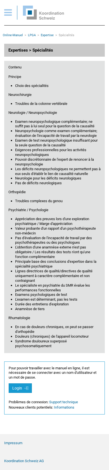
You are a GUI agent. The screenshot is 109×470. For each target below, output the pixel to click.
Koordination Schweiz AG (24, 461)
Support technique (63, 402)
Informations (64, 407)
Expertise (47, 35)
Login (17, 388)
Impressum (13, 443)
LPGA (32, 35)
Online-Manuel (13, 35)
